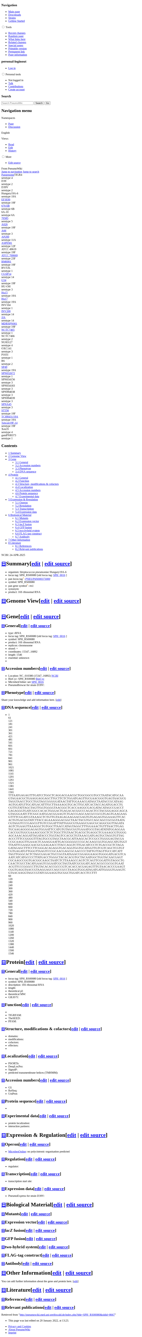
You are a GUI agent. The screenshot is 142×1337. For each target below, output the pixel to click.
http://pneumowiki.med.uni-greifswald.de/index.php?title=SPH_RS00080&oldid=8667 (67, 1314)
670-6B (5, 205)
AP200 (5, 236)
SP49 (4, 367)
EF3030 (5, 199)
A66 (3, 230)
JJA (3, 317)
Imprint (12, 1332)
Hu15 (4, 292)
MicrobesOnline (17, 1151)
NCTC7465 (8, 329)
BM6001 (6, 261)
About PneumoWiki (19, 1329)
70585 (4, 218)
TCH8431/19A (9, 416)
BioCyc (40, 678)
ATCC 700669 (9, 255)
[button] (3, 27)
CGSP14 (6, 274)
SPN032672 (8, 373)
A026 (4, 224)
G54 (3, 280)
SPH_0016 (59, 575)
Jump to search (31, 171)
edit (36, 563)
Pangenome (7, 174)
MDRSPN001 (9, 323)
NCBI (54, 675)
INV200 (6, 311)
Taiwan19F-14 (9, 422)
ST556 (5, 410)
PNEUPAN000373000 (37, 578)
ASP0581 (6, 243)
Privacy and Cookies (19, 1326)
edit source (57, 563)
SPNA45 (6, 404)
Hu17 (4, 298)
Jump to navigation (11, 171)
